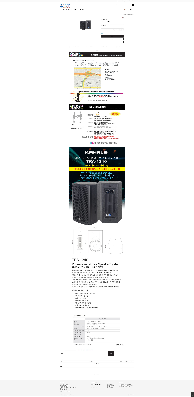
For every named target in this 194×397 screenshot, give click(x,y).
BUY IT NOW (112, 36)
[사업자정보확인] (69, 385)
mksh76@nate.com (64, 389)
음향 (60, 9)
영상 (64, 9)
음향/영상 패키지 (69, 9)
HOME (124, 14)
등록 (111, 353)
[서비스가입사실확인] (127, 386)
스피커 (128, 14)
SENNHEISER (76, 9)
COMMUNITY (82, 9)
